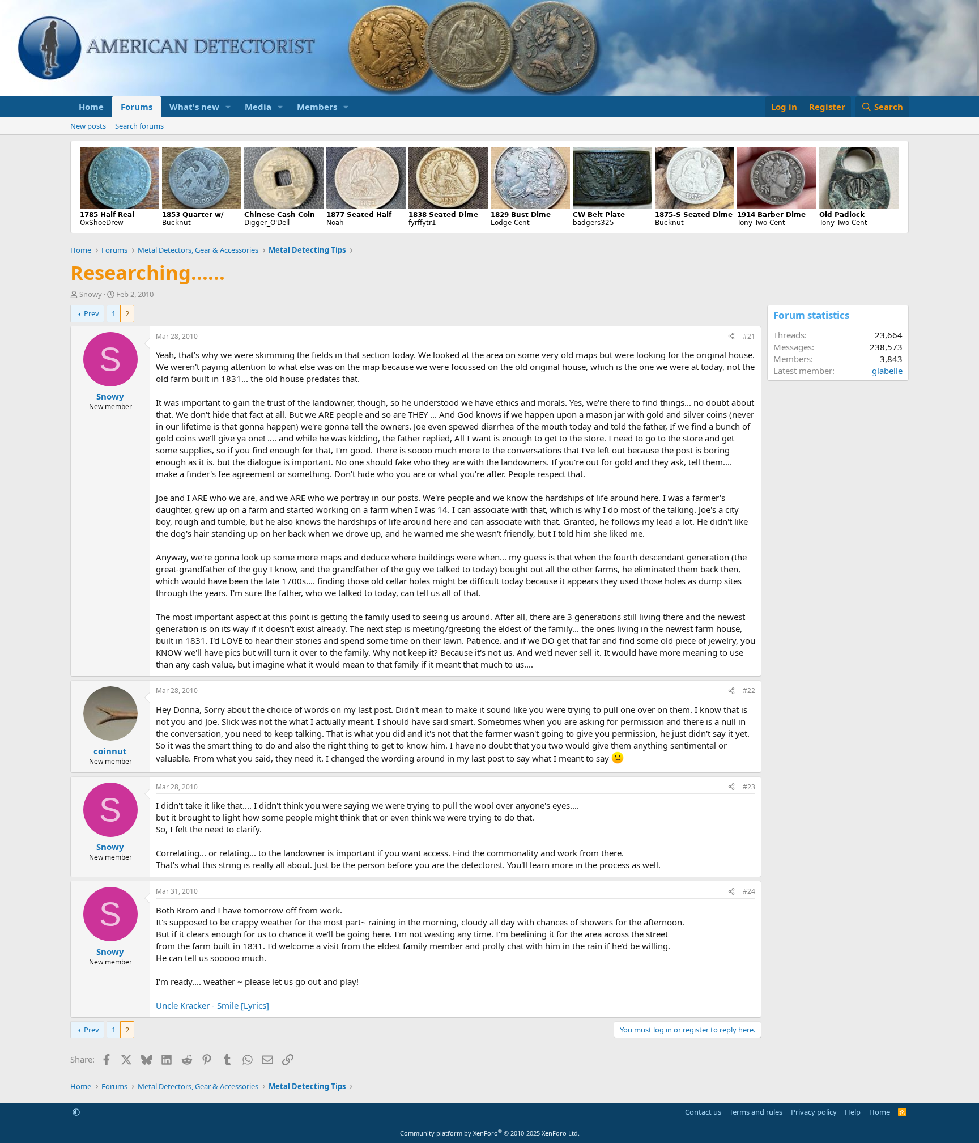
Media (258, 106)
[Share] (731, 336)
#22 (749, 690)
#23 (749, 787)
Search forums (139, 126)
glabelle (887, 370)
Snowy (90, 294)
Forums (136, 106)
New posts (88, 126)
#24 (749, 891)
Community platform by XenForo (490, 1133)
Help (853, 1112)
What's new (194, 106)
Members (317, 106)
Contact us (703, 1112)
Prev (91, 313)
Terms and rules (755, 1112)
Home (91, 106)
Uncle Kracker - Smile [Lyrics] (212, 1005)
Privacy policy (814, 1112)
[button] (228, 106)
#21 (749, 336)
